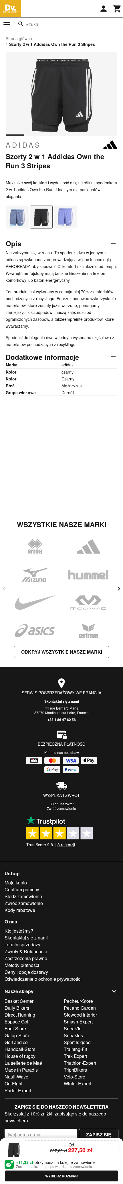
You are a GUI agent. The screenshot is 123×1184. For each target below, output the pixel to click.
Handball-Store (20, 1049)
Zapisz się (98, 1134)
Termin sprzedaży (22, 944)
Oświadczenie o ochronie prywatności (43, 979)
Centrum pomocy (22, 889)
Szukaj (32, 24)
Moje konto (16, 882)
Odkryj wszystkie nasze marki (61, 651)
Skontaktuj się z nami (61, 701)
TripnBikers (75, 1069)
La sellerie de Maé (23, 1063)
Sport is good (77, 1042)
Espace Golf (17, 1021)
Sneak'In (73, 1028)
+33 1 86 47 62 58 (61, 719)
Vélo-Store (74, 1076)
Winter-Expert (77, 1083)
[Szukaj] (20, 24)
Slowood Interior (80, 1014)
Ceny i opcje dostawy (26, 972)
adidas (23, 144)
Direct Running (20, 1014)
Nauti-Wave (16, 1076)
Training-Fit (75, 1049)
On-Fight (13, 1083)
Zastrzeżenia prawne (26, 958)
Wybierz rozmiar (61, 1176)
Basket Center (19, 1001)
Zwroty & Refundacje (26, 951)
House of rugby (20, 1056)
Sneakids (73, 1035)
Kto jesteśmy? (19, 930)
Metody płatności (22, 965)
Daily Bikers (17, 1008)
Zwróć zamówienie (61, 808)
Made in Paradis (21, 1069)
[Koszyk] (117, 8)
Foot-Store (15, 1028)
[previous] (4, 589)
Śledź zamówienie (23, 896)
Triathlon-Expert (80, 1063)
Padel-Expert (18, 1090)
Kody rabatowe (20, 910)
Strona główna (19, 38)
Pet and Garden (80, 1008)
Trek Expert (75, 1056)
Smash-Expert (78, 1021)
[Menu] (7, 24)
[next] (119, 589)
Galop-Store (17, 1035)
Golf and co (16, 1042)
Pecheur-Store (78, 1001)
